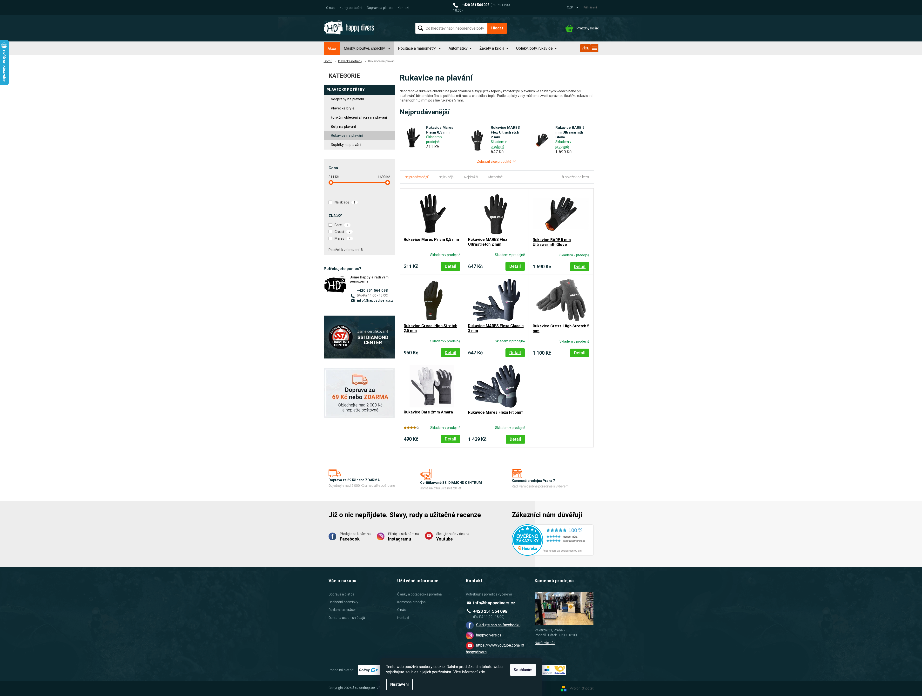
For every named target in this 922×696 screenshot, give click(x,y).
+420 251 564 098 (372, 290)
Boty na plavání (343, 126)
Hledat (497, 28)
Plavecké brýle (343, 108)
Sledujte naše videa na (452, 536)
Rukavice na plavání (347, 135)
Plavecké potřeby (346, 90)
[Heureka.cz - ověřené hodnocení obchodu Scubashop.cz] (553, 537)
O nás (330, 8)
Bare (341, 225)
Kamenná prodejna (411, 602)
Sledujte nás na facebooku (498, 625)
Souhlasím (523, 670)
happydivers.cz (489, 635)
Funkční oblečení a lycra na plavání (359, 117)
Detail (450, 266)
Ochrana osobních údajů (347, 618)
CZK (570, 7)
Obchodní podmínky (343, 602)
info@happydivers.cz (375, 300)
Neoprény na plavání (347, 99)
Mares (343, 238)
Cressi (342, 232)
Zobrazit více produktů (494, 161)
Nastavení (399, 684)
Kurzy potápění (350, 8)
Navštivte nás (545, 643)
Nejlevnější (446, 177)
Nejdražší (471, 177)
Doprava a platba (380, 8)
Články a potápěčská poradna (419, 594)
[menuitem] (332, 49)
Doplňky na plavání (346, 145)
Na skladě (345, 202)
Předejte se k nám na (355, 536)
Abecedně (495, 177)
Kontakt (403, 8)
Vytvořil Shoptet (582, 688)
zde (481, 672)
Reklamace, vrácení (343, 610)
